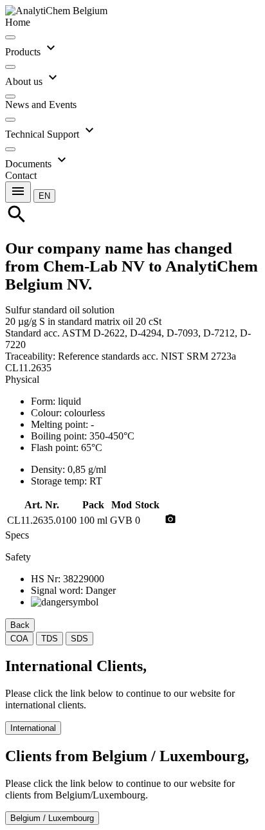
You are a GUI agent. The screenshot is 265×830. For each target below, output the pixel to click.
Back (20, 625)
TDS (49, 638)
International (33, 728)
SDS (79, 638)
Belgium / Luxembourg (52, 818)
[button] (44, 195)
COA (19, 638)
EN (44, 196)
